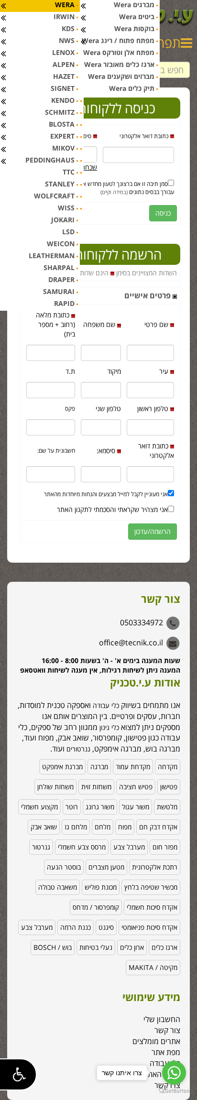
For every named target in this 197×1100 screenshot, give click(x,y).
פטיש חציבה (136, 786)
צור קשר (167, 1030)
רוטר (72, 806)
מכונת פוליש (101, 887)
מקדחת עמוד (133, 766)
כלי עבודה (106, 705)
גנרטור (41, 846)
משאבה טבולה (57, 887)
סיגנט (106, 927)
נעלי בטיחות (95, 947)
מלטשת (167, 806)
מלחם (102, 826)
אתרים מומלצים (156, 1041)
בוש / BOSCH (52, 947)
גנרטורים (78, 748)
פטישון (168, 786)
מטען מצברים (106, 866)
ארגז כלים (164, 947)
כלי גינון (108, 727)
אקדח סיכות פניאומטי (149, 927)
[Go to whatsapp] (174, 1073)
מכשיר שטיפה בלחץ (150, 887)
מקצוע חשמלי (39, 806)
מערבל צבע (129, 846)
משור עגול (135, 806)
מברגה (99, 766)
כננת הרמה (75, 927)
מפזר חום (165, 846)
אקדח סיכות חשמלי (152, 907)
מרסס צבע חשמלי (82, 846)
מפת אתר (166, 1052)
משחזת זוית (96, 786)
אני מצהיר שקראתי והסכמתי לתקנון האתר (112, 509)
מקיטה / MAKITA (153, 967)
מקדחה (167, 766)
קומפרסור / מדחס (96, 907)
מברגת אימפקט (62, 766)
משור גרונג (100, 806)
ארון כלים (132, 947)
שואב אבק (44, 826)
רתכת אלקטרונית (154, 866)
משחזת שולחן (55, 786)
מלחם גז (76, 826)
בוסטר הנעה (64, 866)
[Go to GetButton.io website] (174, 1090)
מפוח (124, 826)
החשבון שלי (161, 1019)
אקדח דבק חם (158, 826)
